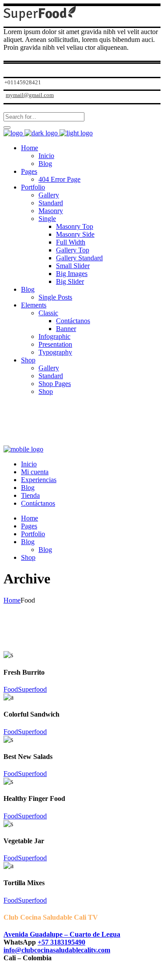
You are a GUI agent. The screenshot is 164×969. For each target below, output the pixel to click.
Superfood (32, 689)
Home (12, 600)
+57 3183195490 (61, 942)
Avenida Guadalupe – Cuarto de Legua (61, 934)
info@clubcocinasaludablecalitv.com (56, 950)
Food (10, 689)
